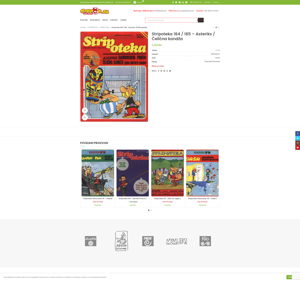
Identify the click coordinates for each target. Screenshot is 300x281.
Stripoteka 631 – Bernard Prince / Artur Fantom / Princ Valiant (133, 199)
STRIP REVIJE (93, 27)
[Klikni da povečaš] (85, 117)
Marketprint (215, 54)
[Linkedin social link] (183, 2)
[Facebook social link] (173, 2)
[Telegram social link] (186, 2)
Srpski (217, 58)
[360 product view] (85, 110)
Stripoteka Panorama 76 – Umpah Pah (97, 199)
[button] (133, 176)
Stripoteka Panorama (212, 61)
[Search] (201, 20)
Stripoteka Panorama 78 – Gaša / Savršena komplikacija (202, 199)
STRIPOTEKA (105, 27)
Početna (83, 27)
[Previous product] (214, 27)
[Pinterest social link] (179, 2)
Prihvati (291, 277)
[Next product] (219, 27)
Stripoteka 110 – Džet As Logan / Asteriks (167, 199)
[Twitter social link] (176, 2)
